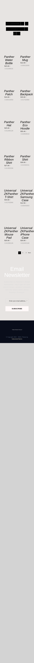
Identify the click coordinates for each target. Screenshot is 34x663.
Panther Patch (9, 92)
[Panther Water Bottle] (9, 42)
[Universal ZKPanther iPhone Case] (25, 213)
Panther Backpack (26, 92)
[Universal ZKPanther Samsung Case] (25, 176)
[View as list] (18, 33)
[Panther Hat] (9, 107)
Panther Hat (9, 123)
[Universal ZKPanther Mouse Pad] (9, 213)
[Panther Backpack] (25, 76)
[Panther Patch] (9, 76)
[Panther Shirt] (25, 141)
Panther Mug (25, 58)
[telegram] (20, 2)
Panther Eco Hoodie (25, 125)
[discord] (17, 2)
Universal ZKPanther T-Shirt (11, 194)
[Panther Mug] (25, 42)
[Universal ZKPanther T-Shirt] (9, 176)
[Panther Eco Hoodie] (25, 107)
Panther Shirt (25, 158)
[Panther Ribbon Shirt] (9, 141)
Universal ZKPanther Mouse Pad (11, 232)
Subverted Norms (17, 339)
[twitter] (14, 2)
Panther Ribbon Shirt (9, 159)
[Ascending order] (26, 24)
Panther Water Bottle (9, 60)
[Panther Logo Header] (13, 4)
